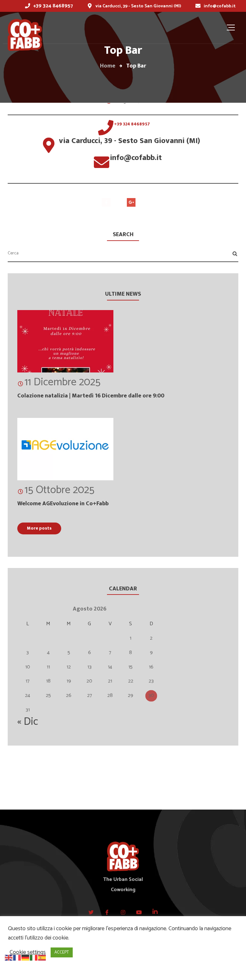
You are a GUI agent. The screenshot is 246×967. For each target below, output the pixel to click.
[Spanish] (42, 957)
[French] (17, 957)
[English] (9, 957)
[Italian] (34, 957)
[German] (25, 957)
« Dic (27, 722)
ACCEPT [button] (61, 952)
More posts (39, 528)
